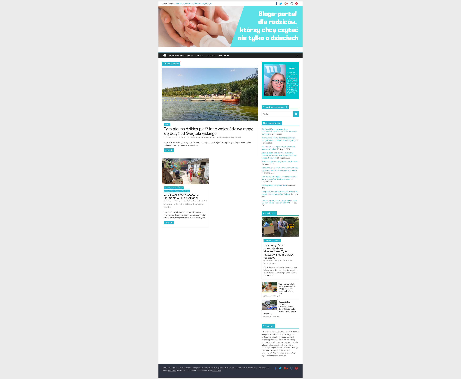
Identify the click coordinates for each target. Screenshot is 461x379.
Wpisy (167, 124)
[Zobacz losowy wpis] (296, 55)
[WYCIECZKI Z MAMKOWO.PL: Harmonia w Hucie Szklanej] (185, 160)
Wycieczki (185, 191)
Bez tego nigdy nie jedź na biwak (274, 185)
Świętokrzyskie (236, 137)
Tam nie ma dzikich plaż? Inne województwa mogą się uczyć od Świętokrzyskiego (208, 131)
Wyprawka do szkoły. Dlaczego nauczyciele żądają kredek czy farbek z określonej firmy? (287, 288)
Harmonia (179, 204)
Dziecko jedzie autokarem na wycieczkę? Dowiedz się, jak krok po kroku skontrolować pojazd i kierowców (217, 3)
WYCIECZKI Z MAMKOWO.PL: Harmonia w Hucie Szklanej (181, 196)
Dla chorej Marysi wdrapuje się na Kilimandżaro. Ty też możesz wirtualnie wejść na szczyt (279, 131)
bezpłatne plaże (224, 137)
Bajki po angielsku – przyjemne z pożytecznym (280, 161)
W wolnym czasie (171, 188)
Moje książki (223, 55)
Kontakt (199, 55)
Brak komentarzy (209, 137)
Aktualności (269, 241)
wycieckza (167, 207)
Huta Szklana (187, 204)
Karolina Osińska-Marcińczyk (190, 137)
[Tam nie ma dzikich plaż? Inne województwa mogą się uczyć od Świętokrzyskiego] (210, 69)
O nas (190, 55)
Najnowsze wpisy (177, 55)
